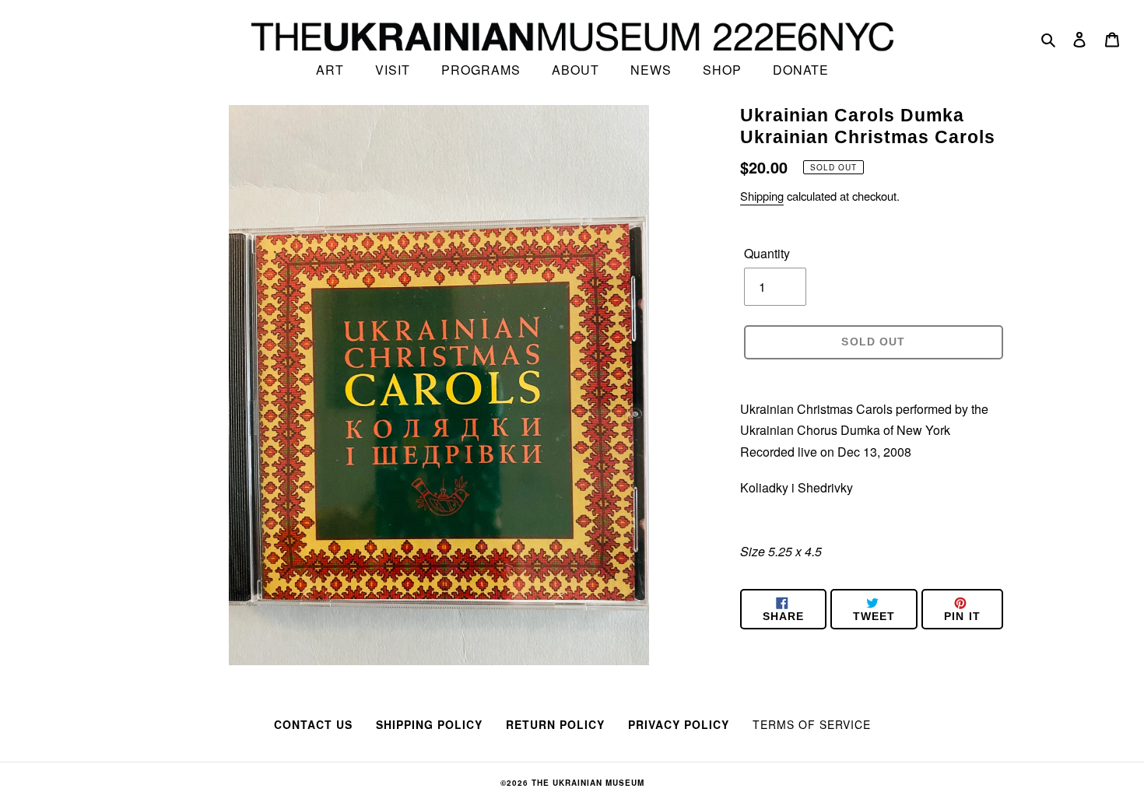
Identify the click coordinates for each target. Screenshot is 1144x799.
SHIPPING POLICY (429, 724)
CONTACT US (313, 724)
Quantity (767, 253)
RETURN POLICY (555, 724)
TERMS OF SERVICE (812, 724)
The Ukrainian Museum (588, 782)
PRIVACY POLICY (678, 724)
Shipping (762, 195)
